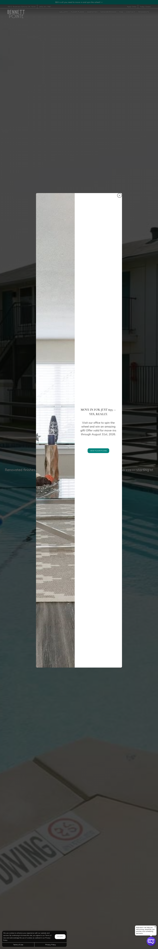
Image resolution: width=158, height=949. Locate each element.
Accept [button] (60, 937)
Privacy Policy (50, 945)
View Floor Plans (98, 451)
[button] (151, 941)
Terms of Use (18, 945)
